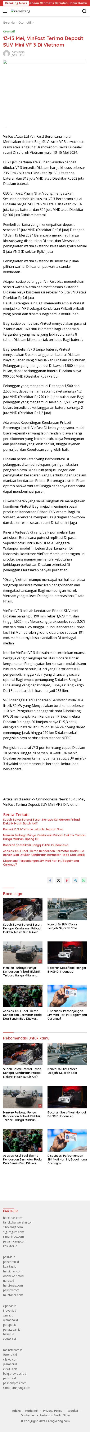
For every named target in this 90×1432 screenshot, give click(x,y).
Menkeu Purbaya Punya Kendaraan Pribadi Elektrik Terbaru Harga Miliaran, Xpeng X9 (44, 837)
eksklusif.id (10, 1369)
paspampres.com (15, 1383)
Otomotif (9, 31)
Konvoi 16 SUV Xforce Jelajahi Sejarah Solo (33, 829)
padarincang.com (14, 1241)
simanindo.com (13, 1236)
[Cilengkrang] (20, 11)
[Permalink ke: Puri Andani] (6, 53)
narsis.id (8, 1281)
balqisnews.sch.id (14, 1373)
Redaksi (72, 1411)
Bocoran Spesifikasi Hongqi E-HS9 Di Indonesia (35, 845)
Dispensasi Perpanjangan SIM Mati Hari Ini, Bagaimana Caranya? (41, 862)
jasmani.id (10, 1364)
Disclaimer (28, 1415)
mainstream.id (12, 1350)
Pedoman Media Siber (55, 1415)
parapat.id (10, 1325)
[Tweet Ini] (58, 880)
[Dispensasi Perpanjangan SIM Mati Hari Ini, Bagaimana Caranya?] (67, 996)
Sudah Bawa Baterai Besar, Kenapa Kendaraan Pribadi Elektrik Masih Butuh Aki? (41, 821)
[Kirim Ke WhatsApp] (84, 880)
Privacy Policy (52, 1411)
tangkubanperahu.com (18, 1222)
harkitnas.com (12, 1218)
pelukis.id (9, 1257)
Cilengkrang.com (58, 1421)
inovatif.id (9, 1310)
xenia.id (8, 1315)
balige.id (8, 1334)
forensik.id (10, 1355)
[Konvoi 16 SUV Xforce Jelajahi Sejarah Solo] (67, 909)
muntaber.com (13, 1295)
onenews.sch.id (13, 1276)
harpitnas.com (12, 1271)
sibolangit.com (13, 1227)
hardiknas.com (13, 1285)
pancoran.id (11, 1262)
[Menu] (6, 11)
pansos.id (9, 1378)
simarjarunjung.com (16, 1388)
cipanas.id (9, 1306)
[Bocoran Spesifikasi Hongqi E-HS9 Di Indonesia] (67, 952)
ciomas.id (9, 1339)
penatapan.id (12, 1329)
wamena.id (10, 1320)
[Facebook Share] (50, 880)
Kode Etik (32, 1411)
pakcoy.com (11, 1290)
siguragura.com (13, 1232)
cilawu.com (10, 1359)
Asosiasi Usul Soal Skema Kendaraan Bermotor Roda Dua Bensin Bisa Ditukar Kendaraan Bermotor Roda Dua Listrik (44, 853)
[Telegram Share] (75, 880)
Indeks (16, 1411)
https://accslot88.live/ (17, 1187)
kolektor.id (10, 1246)
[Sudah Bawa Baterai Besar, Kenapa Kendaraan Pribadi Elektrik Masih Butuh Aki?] (22, 909)
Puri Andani (18, 52)
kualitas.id (9, 1266)
